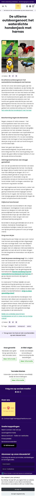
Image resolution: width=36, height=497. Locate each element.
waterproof (21, 326)
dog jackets (12, 326)
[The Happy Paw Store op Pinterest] (18, 392)
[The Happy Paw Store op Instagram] (20, 392)
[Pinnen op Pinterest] (16, 76)
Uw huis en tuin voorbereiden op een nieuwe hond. (18, 10)
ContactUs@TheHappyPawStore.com (16, 418)
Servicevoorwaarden (9, 442)
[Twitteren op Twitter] (13, 76)
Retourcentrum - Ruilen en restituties (14, 436)
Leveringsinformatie (8, 433)
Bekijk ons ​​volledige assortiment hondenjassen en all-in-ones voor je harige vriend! (16, 316)
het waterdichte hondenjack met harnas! (16, 110)
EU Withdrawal (9, 445)
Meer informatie (9, 359)
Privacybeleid (6, 439)
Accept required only (18, 494)
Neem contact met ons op (11, 430)
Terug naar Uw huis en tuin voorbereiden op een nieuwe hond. (18, 334)
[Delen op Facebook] (9, 76)
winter (29, 326)
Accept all (18, 489)
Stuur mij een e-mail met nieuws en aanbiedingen (18, 473)
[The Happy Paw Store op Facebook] (16, 392)
